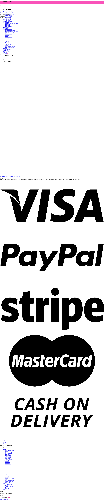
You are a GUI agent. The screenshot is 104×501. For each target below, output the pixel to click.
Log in (9, 497)
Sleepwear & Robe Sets (9, 480)
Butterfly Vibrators (8, 15)
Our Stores (5, 440)
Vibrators (4, 37)
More (4, 45)
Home (1, 11)
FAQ (3, 443)
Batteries (6, 13)
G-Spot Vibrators (8, 18)
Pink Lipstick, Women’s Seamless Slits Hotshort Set (10, 176)
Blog (3, 441)
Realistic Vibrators (8, 21)
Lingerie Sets (7, 476)
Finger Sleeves (5, 19)
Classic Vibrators (8, 17)
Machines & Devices (9, 48)
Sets (3, 20)
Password (2, 495)
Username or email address (6, 493)
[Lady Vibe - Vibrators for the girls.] (2, 5)
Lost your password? (4, 499)
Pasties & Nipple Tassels (9, 478)
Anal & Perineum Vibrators (10, 12)
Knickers (6, 38)
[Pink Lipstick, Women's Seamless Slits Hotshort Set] (14, 174)
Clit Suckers (5, 52)
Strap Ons (4, 48)
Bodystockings (7, 24)
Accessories (7, 22)
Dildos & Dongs (6, 460)
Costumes (7, 27)
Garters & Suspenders (11, 30)
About (4, 439)
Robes (6, 479)
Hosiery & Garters (8, 29)
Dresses (6, 28)
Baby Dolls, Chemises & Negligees (11, 23)
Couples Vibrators (8, 39)
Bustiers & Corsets (8, 26)
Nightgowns (7, 477)
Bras (6, 25)
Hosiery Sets (9, 31)
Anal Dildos (7, 35)
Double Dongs (7, 25)
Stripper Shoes (8, 482)
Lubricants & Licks (6, 51)
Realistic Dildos (8, 464)
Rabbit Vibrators (8, 20)
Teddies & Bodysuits (9, 481)
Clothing (4, 29)
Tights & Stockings (10, 32)
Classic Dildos (7, 36)
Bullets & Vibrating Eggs (9, 47)
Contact (4, 442)
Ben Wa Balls (5, 50)
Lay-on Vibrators (8, 38)
